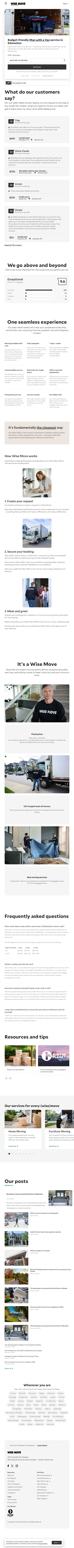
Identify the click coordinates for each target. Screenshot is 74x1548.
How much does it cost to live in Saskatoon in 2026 (46, 1307)
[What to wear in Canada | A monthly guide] (16, 1220)
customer (55, 881)
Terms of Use (12, 1499)
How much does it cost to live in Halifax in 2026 (20, 1362)
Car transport (42, 1496)
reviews (20, 282)
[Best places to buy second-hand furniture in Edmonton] (60, 1199)
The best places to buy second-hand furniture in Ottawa (48, 1288)
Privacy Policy (12, 1502)
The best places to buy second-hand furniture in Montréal (49, 1326)
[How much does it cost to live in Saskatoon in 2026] (16, 1314)
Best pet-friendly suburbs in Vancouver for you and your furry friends (50, 1270)
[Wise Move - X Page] (12, 1466)
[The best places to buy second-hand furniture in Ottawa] (16, 1295)
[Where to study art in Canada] (16, 1258)
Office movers (42, 1490)
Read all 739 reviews (13, 245)
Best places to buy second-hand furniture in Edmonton (25, 1194)
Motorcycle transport (44, 1493)
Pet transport (41, 1487)
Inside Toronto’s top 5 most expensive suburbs (45, 1232)
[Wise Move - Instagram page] (17, 1466)
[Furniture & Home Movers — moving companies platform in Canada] (18, 4)
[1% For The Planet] (22, 1513)
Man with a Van (42, 1481)
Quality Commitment (15, 1487)
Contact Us (11, 1493)
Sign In (65, 4)
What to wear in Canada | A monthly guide (44, 1213)
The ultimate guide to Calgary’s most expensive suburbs (23, 1345)
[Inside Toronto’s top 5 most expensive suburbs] (16, 1239)
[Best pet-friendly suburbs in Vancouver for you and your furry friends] (16, 1276)
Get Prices (12, 1146)
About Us (11, 1475)
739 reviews (16, 55)
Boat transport (42, 1499)
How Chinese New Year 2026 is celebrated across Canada (23, 1351)
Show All (9, 1185)
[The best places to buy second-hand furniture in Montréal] (16, 1333)
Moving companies (43, 1475)
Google (38, 883)
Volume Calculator (14, 1490)
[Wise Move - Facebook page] (8, 1466)
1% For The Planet (14, 1484)
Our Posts (11, 1481)
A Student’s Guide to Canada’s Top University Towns (22, 1356)
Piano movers (41, 1484)
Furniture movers (43, 1478)
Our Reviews (12, 1478)
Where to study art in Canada (40, 1251)
